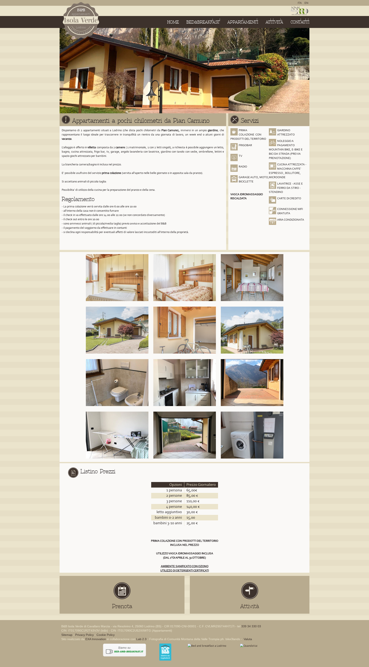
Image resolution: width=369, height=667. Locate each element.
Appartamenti (242, 22)
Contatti (300, 22)
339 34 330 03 (251, 626)
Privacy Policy (84, 634)
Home (173, 22)
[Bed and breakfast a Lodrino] (207, 645)
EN (306, 3)
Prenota (122, 606)
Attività (274, 22)
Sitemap (66, 634)
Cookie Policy (106, 634)
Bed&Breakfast (203, 22)
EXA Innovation (95, 639)
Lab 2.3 (141, 639)
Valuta (247, 639)
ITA (300, 3)
